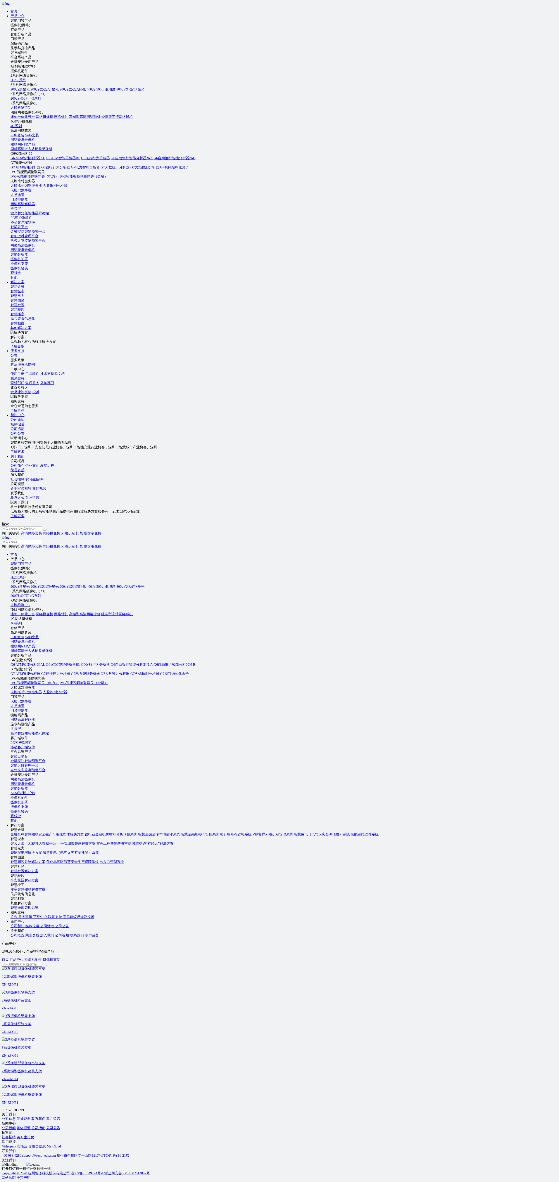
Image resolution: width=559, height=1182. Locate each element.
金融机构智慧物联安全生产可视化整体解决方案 (47, 834)
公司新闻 (9, 1128)
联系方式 (17, 497)
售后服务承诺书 (22, 364)
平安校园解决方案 (24, 880)
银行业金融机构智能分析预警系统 (111, 834)
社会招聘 (17, 479)
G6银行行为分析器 (95, 158)
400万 (91, 89)
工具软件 (32, 374)
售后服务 (32, 383)
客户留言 (32, 497)
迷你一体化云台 (22, 117)
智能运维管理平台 (24, 236)
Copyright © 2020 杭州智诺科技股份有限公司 (36, 1173)
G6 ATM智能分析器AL (27, 158)
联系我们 (38, 1119)
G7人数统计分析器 (115, 167)
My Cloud (54, 1146)
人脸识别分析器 (55, 185)
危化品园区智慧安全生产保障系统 (72, 862)
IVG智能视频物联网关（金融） (84, 176)
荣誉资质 (24, 1119)
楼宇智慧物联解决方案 (27, 889)
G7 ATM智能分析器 (25, 167)
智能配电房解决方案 (26, 852)
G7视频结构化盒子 (174, 167)
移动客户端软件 (22, 222)
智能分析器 (19, 254)
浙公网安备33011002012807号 (127, 1173)
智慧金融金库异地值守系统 (159, 834)
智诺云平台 (19, 227)
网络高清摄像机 (22, 245)
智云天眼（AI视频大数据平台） (35, 843)
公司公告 (53, 1128)
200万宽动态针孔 (73, 89)
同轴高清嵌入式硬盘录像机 (31, 149)
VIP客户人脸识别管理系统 (272, 834)
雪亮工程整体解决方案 (113, 843)
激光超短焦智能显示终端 (29, 213)
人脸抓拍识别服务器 (26, 185)
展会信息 (39, 1146)
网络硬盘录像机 (22, 140)
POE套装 (17, 135)
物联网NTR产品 (22, 144)
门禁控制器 (19, 199)
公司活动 (38, 1128)
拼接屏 (15, 208)
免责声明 (24, 1178)
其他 (13, 277)
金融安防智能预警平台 (27, 231)
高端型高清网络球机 (84, 117)
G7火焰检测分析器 (144, 167)
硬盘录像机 (92, 533)
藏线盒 (15, 273)
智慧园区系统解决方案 (27, 862)
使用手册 (17, 374)
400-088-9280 (11, 1155)
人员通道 (17, 195)
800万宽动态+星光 (130, 89)
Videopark (9, 1146)
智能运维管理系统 (365, 834)
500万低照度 (106, 89)
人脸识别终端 (20, 190)
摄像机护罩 (19, 259)
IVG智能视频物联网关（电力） (34, 176)
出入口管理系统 (112, 862)
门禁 (79, 533)
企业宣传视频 (20, 488)
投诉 (35, 392)
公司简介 (17, 465)
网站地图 (9, 1178)
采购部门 (47, 383)
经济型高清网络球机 (117, 117)
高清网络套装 (31, 533)
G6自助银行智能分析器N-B (174, 158)
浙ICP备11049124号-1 (87, 1173)
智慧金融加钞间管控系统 (200, 834)
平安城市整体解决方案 (77, 843)
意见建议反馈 (20, 392)
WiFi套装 (32, 135)
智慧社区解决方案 (24, 871)
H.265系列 (18, 80)
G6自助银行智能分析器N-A (132, 158)
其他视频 (39, 488)
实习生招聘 (34, 479)
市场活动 (24, 1146)
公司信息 (9, 1119)
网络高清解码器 (22, 204)
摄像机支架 (19, 263)
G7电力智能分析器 (85, 167)
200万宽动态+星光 (45, 89)
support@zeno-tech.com (39, 1155)
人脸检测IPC (20, 107)
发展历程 (47, 465)
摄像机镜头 (19, 268)
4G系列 (35, 98)
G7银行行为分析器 (55, 167)
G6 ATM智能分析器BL (63, 158)
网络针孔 (61, 117)
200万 (14, 98)
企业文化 (32, 465)
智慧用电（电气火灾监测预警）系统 (322, 834)
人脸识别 (68, 533)
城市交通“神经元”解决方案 (153, 843)
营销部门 (17, 383)
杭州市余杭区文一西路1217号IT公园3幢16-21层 (93, 1155)
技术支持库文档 (52, 374)
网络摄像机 (44, 117)
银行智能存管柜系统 (236, 834)
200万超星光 (20, 89)
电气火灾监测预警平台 (27, 241)
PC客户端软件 (21, 218)
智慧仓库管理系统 (24, 908)
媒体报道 (24, 1128)
